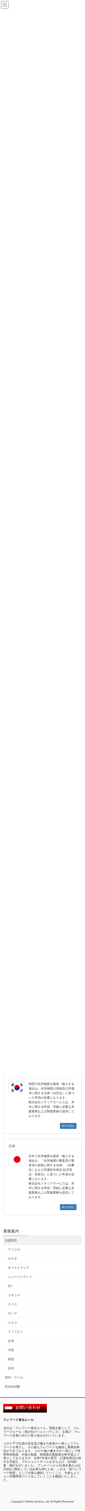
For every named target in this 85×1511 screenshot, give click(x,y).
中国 (11, 1350)
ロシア (12, 1313)
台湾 (11, 1341)
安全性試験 (12, 1386)
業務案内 (11, 1231)
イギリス (14, 1295)
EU (10, 1286)
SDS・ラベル (14, 1377)
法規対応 (11, 1240)
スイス (12, 1304)
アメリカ (14, 1249)
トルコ (12, 1322)
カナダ (12, 1258)
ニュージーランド (20, 1277)
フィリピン (15, 1331)
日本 (11, 1368)
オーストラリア (18, 1267)
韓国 (11, 1359)
